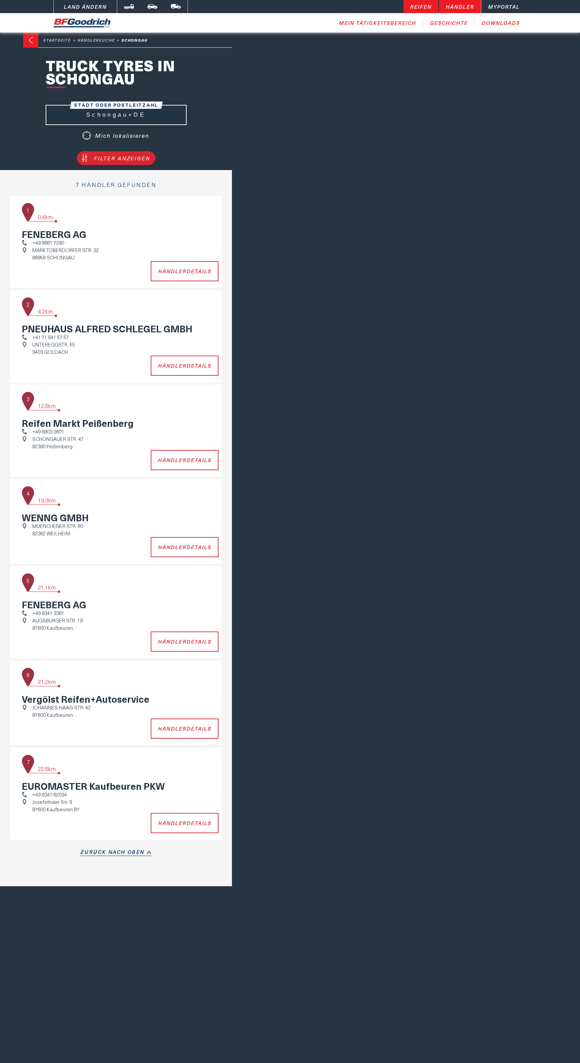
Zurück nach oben (113, 852)
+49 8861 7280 (48, 242)
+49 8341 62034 (49, 794)
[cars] (152, 6)
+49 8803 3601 (48, 431)
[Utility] (175, 6)
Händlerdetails (184, 271)
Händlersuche (96, 40)
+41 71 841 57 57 (50, 337)
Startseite (57, 40)
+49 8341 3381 (48, 613)
